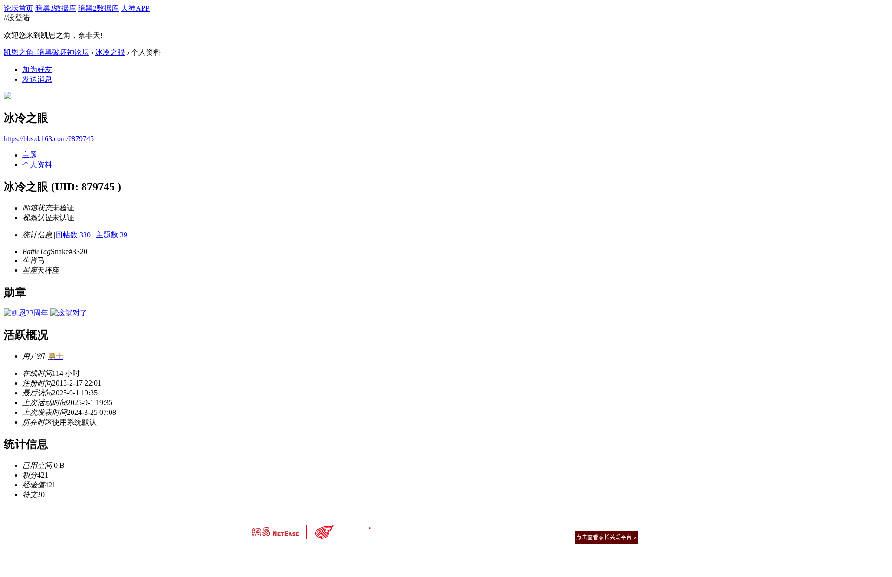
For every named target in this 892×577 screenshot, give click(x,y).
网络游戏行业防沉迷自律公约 (512, 536)
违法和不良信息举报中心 (283, 553)
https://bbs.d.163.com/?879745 (49, 139)
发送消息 (37, 79)
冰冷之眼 (110, 52)
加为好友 (37, 69)
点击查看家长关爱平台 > (606, 537)
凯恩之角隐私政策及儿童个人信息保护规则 (502, 525)
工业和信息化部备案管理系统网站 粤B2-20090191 (381, 553)
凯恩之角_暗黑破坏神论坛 (46, 52)
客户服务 (432, 525)
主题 (29, 155)
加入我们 (627, 525)
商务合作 (599, 525)
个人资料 (37, 165)
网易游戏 (571, 525)
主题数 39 (111, 235)
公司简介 (404, 525)
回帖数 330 (73, 235)
